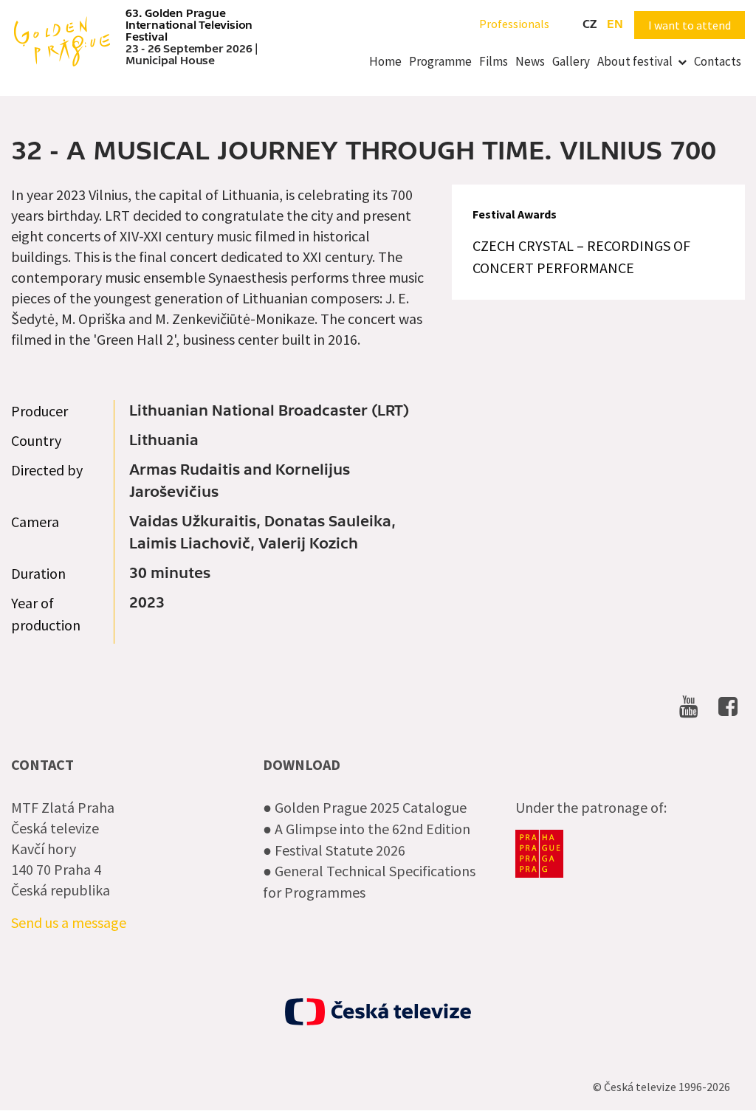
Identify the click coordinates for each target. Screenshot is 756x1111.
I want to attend (689, 25)
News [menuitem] (530, 61)
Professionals (514, 23)
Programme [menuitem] (440, 61)
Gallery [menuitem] (571, 61)
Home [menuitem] (385, 61)
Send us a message (68, 922)
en (615, 24)
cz (590, 24)
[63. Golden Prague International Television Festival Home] (62, 39)
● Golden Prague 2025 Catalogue (365, 807)
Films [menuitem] (493, 61)
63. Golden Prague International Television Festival (189, 25)
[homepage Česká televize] (378, 1011)
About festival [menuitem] (635, 61)
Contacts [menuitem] (717, 61)
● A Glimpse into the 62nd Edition (366, 828)
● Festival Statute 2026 (334, 850)
